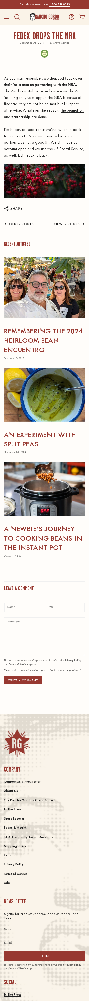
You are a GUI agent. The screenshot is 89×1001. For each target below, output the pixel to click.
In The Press (12, 809)
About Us (11, 790)
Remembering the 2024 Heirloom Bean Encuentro (43, 340)
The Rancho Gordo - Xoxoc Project (29, 800)
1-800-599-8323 (59, 4)
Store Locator (14, 818)
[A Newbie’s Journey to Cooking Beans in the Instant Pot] (44, 489)
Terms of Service (18, 664)
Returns (9, 855)
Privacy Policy (73, 660)
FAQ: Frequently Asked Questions (28, 837)
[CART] (82, 16)
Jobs (7, 882)
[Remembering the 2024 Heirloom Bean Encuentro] (44, 287)
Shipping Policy (15, 846)
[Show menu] (6, 16)
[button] (17, 16)
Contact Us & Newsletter (22, 781)
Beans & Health (15, 827)
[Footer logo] (17, 743)
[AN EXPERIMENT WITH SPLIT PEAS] (44, 395)
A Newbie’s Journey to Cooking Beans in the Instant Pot (43, 537)
